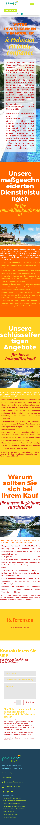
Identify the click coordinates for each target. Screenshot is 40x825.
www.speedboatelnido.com (13, 803)
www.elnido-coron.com (12, 798)
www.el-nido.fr (8, 811)
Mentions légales (8, 773)
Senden (30, 702)
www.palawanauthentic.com (14, 806)
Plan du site (6, 777)
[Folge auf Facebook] (26, 14)
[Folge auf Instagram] (17, 14)
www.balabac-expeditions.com (14, 801)
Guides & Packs (10, 10)
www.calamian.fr (9, 817)
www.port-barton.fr (10, 814)
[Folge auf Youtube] (21, 14)
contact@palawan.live (15, 782)
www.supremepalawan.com (13, 809)
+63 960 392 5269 (13, 786)
